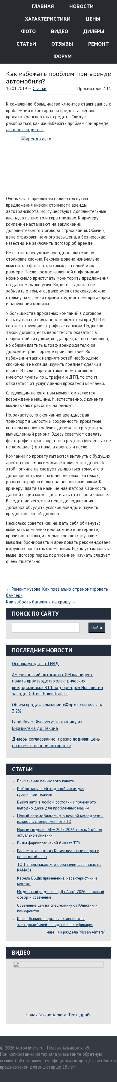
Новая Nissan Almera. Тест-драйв (59, 1015)
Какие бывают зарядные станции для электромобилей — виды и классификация (55, 921)
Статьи (25, 43)
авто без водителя (25, 129)
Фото (28, 31)
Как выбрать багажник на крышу (41, 602)
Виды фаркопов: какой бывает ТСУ (48, 843)
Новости (81, 6)
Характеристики (46, 18)
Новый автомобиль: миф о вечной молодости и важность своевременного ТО (60, 818)
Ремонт (98, 43)
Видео (59, 31)
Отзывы (61, 43)
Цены (92, 18)
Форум (62, 56)
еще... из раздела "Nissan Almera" (76, 932)
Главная (42, 6)
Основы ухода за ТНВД (35, 663)
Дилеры (93, 31)
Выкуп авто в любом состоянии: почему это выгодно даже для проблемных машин (56, 804)
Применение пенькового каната (45, 781)
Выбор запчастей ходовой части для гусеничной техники (50, 791)
